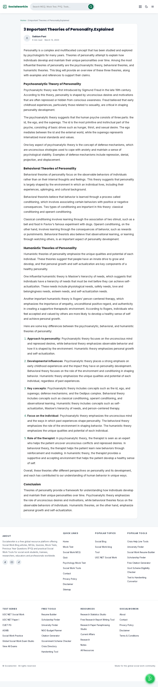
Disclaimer (68, 584)
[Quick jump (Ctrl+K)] (140, 7)
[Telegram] (18, 562)
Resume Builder (49, 614)
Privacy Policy (70, 579)
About (122, 614)
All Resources (87, 650)
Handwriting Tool (50, 652)
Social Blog (100, 541)
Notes (83, 645)
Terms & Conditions (129, 636)
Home (23, 20)
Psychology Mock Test (74, 563)
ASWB (5, 630)
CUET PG (6, 625)
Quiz (65, 557)
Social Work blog (103, 547)
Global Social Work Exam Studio (18, 641)
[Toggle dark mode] (146, 7)
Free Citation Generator (139, 563)
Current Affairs (88, 634)
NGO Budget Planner (52, 630)
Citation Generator (51, 636)
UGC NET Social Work (106, 557)
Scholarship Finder (136, 557)
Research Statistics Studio (93, 614)
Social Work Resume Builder (141, 552)
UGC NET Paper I (10, 620)
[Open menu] (153, 7)
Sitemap (67, 589)
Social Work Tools (72, 568)
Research (85, 640)
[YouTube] (12, 562)
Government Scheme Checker (56, 641)
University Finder (135, 547)
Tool (97, 552)
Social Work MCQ (72, 552)
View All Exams (9, 646)
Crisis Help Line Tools (137, 541)
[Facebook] (5, 562)
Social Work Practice (12, 636)
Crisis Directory (49, 646)
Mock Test (68, 547)
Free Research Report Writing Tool (97, 620)
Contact (67, 573)
